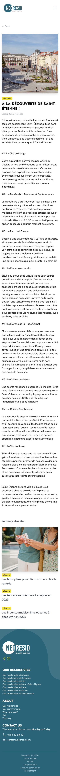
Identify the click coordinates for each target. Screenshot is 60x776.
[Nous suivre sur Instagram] (8, 658)
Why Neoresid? (10, 712)
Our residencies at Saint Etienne (18, 693)
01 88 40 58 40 (15, 734)
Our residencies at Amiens (15, 675)
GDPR (30, 761)
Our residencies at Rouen (15, 690)
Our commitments (11, 708)
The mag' (6, 718)
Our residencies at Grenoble (16, 678)
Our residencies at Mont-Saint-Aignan (21, 684)
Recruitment (30, 770)
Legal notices (30, 764)
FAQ (4, 715)
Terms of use (30, 758)
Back (7, 26)
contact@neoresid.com (19, 739)
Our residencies (10, 705)
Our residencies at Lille (13, 681)
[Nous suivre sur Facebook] (4, 658)
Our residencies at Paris (14, 687)
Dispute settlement (30, 767)
